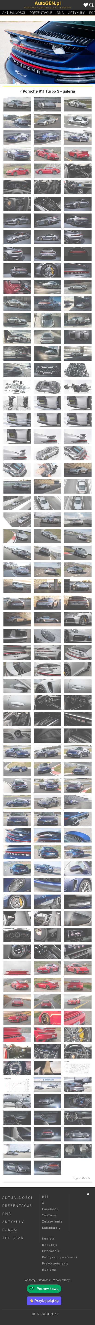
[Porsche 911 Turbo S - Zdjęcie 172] (17, 1051)
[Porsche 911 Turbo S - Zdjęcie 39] (78, 303)
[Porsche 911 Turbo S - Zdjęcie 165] (78, 1001)
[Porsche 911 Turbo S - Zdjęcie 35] (48, 287)
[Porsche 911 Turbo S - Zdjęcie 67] (17, 470)
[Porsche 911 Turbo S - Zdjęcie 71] (48, 486)
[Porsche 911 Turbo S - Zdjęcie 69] (78, 470)
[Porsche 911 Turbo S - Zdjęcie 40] (17, 320)
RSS (45, 1196)
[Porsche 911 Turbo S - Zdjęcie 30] (78, 254)
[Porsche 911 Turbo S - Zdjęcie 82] (17, 553)
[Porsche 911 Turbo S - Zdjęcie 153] (78, 935)
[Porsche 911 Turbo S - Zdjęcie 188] (48, 1134)
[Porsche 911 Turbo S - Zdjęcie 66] (78, 453)
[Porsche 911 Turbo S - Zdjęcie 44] (48, 337)
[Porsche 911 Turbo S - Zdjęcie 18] (78, 187)
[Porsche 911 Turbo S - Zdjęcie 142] (17, 885)
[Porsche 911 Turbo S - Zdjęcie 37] (17, 303)
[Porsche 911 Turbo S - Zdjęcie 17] (48, 187)
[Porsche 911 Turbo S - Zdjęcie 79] (17, 536)
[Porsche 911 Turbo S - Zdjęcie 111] (78, 702)
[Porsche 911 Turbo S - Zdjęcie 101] (48, 652)
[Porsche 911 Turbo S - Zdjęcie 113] (48, 719)
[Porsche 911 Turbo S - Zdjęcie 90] (78, 586)
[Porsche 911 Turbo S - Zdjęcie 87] (78, 569)
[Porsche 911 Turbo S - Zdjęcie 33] (78, 270)
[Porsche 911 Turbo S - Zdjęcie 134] (71, 52)
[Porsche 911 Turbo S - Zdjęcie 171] (78, 1034)
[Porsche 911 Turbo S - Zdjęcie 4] (17, 121)
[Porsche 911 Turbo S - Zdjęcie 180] (78, 1084)
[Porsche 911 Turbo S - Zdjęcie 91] (17, 603)
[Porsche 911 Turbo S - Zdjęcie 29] (48, 254)
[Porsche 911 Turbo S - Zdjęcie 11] (48, 154)
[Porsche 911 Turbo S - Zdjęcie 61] (17, 436)
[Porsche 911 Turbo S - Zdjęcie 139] (17, 868)
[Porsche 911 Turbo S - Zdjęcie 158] (48, 968)
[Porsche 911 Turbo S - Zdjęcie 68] (48, 470)
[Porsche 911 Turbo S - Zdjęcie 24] (78, 221)
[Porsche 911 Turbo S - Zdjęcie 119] (48, 752)
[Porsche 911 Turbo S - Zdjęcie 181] (17, 1101)
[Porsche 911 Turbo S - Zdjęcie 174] (78, 1051)
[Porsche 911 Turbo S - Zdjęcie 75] (78, 503)
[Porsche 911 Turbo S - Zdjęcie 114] (78, 719)
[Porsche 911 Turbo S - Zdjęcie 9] (78, 137)
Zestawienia (52, 1221)
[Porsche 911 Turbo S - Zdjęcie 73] (17, 503)
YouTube (49, 1215)
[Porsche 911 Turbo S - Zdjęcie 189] (78, 1134)
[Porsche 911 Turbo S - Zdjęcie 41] (48, 320)
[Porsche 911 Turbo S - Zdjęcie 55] (17, 403)
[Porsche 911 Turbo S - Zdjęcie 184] (17, 1118)
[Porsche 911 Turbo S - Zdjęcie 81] (78, 536)
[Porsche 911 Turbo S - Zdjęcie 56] (48, 403)
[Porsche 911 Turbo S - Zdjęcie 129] (78, 802)
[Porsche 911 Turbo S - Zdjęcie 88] (17, 586)
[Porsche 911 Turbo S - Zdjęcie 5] (48, 121)
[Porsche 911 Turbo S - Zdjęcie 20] (48, 204)
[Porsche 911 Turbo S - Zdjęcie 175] (17, 1068)
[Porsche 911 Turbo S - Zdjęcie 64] (17, 453)
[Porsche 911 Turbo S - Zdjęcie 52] (17, 387)
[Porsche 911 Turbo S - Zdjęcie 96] (78, 619)
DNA (6, 1214)
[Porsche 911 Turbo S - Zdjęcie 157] (17, 968)
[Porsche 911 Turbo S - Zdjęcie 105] (78, 669)
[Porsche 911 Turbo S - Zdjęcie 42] (78, 320)
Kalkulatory (51, 1227)
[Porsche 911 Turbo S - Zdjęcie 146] (48, 902)
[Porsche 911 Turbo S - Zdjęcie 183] (78, 1101)
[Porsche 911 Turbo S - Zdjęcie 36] (78, 287)
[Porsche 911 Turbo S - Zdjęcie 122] (48, 769)
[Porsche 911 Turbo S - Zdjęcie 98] (48, 636)
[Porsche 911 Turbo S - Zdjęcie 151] (17, 935)
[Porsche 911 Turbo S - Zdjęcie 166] (17, 1018)
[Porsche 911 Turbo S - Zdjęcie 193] (17, 1168)
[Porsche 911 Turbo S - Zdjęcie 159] (78, 968)
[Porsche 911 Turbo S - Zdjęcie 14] (48, 171)
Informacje (51, 1251)
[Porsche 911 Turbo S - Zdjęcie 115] (17, 735)
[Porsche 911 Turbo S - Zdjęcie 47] (48, 353)
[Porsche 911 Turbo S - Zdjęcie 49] (17, 370)
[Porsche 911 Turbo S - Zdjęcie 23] (48, 221)
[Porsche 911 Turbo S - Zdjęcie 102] (78, 652)
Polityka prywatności (59, 1257)
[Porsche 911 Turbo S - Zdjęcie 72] (78, 486)
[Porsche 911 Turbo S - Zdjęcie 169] (17, 1034)
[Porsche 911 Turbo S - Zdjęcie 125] (48, 785)
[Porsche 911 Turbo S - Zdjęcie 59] (48, 420)
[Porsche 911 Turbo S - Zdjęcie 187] (17, 1134)
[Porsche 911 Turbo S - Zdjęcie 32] (48, 270)
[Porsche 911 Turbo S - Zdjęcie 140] (48, 868)
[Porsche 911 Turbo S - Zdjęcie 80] (48, 536)
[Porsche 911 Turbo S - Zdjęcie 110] (48, 702)
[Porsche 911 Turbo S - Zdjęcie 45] (78, 337)
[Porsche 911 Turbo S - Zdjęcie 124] (17, 785)
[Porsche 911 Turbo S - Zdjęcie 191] (48, 1151)
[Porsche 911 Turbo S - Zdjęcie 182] (48, 1101)
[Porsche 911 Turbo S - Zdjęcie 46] (17, 353)
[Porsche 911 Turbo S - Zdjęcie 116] (48, 735)
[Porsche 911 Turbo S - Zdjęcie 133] (17, 835)
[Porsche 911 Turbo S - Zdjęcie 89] (48, 586)
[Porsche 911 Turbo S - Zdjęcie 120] (78, 752)
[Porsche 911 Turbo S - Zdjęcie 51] (78, 370)
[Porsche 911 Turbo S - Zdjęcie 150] (78, 918)
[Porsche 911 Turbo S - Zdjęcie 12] (78, 154)
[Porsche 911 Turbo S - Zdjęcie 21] (78, 204)
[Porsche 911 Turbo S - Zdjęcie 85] (17, 569)
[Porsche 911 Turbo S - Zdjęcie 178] (17, 1084)
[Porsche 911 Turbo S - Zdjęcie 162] (78, 985)
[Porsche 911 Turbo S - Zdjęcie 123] (78, 769)
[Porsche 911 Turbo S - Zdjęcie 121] (17, 769)
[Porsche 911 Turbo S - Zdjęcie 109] (17, 702)
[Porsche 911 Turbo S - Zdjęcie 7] (17, 137)
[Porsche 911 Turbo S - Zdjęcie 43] (17, 337)
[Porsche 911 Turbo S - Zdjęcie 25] (17, 237)
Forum (10, 1230)
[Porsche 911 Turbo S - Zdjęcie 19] (17, 204)
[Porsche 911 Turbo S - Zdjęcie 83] (48, 553)
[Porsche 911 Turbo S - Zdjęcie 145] (17, 902)
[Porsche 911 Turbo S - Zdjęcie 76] (17, 519)
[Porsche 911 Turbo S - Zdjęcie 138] (78, 852)
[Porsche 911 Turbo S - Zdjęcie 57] (78, 403)
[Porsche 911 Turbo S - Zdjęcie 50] (48, 370)
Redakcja (49, 1244)
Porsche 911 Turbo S (41, 91)
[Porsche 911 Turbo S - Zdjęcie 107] (48, 686)
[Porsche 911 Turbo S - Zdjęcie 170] (48, 1034)
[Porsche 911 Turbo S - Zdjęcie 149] (48, 918)
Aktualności (13, 13)
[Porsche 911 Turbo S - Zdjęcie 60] (78, 420)
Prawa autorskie (55, 1263)
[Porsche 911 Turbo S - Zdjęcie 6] (78, 121)
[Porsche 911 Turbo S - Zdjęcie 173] (48, 1051)
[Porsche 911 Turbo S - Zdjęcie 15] (78, 171)
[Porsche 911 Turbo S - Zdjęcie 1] (17, 104)
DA (60, 13)
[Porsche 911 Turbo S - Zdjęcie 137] (48, 852)
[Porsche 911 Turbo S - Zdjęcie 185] (48, 1118)
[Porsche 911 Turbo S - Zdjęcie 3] (78, 104)
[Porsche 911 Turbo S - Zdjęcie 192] (78, 1151)
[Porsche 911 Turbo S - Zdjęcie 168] (78, 1018)
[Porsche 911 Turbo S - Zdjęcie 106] (17, 686)
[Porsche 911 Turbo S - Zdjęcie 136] (17, 852)
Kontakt (48, 1238)
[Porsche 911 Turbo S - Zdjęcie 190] (17, 1151)
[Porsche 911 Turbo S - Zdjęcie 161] (48, 985)
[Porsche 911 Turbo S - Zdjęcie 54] (78, 387)
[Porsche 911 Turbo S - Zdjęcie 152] (48, 935)
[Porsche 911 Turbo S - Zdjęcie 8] (48, 137)
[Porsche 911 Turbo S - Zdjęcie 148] (17, 918)
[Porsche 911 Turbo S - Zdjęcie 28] (17, 254)
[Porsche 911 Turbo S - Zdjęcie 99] (78, 636)
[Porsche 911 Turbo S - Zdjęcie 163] (17, 1001)
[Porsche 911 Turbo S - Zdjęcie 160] (17, 985)
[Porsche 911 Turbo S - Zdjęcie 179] (48, 1084)
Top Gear (13, 1238)
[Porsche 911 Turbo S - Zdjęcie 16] (17, 187)
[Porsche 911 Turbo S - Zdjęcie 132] (24, 52)
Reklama (49, 1269)
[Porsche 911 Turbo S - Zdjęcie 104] (48, 669)
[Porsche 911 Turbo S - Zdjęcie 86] (48, 569)
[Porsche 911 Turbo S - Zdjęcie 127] (17, 802)
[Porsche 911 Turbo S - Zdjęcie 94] (17, 619)
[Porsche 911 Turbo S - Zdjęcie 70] (17, 486)
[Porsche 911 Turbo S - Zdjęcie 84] (78, 553)
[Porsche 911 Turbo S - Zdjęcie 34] (17, 287)
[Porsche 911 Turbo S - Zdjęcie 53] (48, 387)
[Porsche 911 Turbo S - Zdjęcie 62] (48, 436)
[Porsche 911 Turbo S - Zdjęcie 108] (78, 686)
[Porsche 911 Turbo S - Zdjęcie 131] (48, 819)
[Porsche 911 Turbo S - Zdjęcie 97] (17, 636)
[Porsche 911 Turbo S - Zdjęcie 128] (48, 802)
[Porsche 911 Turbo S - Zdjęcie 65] (48, 453)
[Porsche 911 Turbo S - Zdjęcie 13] (17, 171)
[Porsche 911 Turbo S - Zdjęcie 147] (78, 902)
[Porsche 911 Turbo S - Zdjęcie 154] (17, 952)
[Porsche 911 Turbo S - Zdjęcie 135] (78, 835)
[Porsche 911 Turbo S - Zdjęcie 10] (17, 154)
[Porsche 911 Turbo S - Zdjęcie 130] (17, 819)
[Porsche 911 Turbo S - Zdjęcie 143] (48, 885)
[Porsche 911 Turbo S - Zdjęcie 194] (48, 1168)
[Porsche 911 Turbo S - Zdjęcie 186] (78, 1118)
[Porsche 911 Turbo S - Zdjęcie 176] (48, 1068)
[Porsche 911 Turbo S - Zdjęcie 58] (17, 420)
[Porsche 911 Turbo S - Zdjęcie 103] (17, 669)
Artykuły (76, 13)
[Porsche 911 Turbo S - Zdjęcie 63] (78, 436)
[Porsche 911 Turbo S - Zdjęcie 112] (17, 719)
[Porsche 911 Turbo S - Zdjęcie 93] (78, 603)
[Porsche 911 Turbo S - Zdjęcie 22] (17, 221)
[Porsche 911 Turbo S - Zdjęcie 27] (78, 237)
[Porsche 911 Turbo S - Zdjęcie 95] (48, 619)
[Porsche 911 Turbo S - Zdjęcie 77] (48, 519)
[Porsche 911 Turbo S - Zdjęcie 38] (48, 303)
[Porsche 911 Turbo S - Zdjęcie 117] (78, 735)
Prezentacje (41, 13)
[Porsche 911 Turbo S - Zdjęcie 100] (17, 652)
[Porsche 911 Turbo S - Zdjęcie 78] (78, 519)
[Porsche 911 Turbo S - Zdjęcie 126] (78, 785)
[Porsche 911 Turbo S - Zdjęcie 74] (48, 503)
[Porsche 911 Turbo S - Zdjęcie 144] (78, 885)
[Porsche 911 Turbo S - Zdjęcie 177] (78, 1068)
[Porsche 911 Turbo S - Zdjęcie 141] (78, 868)
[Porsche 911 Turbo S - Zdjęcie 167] (48, 1018)
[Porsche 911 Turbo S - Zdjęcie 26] (48, 237)
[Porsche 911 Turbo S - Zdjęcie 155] (48, 952)
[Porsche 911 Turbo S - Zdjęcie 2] (48, 104)
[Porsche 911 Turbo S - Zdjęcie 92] (48, 603)
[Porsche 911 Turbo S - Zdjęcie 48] (78, 353)
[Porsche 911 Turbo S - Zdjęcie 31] (17, 270)
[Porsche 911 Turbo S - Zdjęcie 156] (78, 952)
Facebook (50, 1209)
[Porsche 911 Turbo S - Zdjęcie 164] (48, 1001)
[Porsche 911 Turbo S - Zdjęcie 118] (17, 752)
